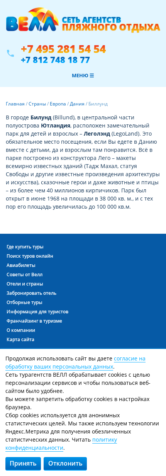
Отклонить (65, 463)
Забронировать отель (31, 293)
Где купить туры (25, 246)
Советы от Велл (24, 274)
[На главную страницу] (83, 24)
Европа (58, 103)
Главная (15, 103)
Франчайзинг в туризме (34, 321)
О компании (21, 330)
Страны (37, 103)
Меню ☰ (83, 75)
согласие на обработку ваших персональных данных (75, 362)
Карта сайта (20, 339)
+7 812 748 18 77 (55, 59)
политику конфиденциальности (61, 443)
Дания (77, 103)
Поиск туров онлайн (30, 256)
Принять (23, 463)
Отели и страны (25, 283)
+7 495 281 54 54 (63, 49)
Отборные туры (24, 302)
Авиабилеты (21, 265)
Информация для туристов (37, 311)
